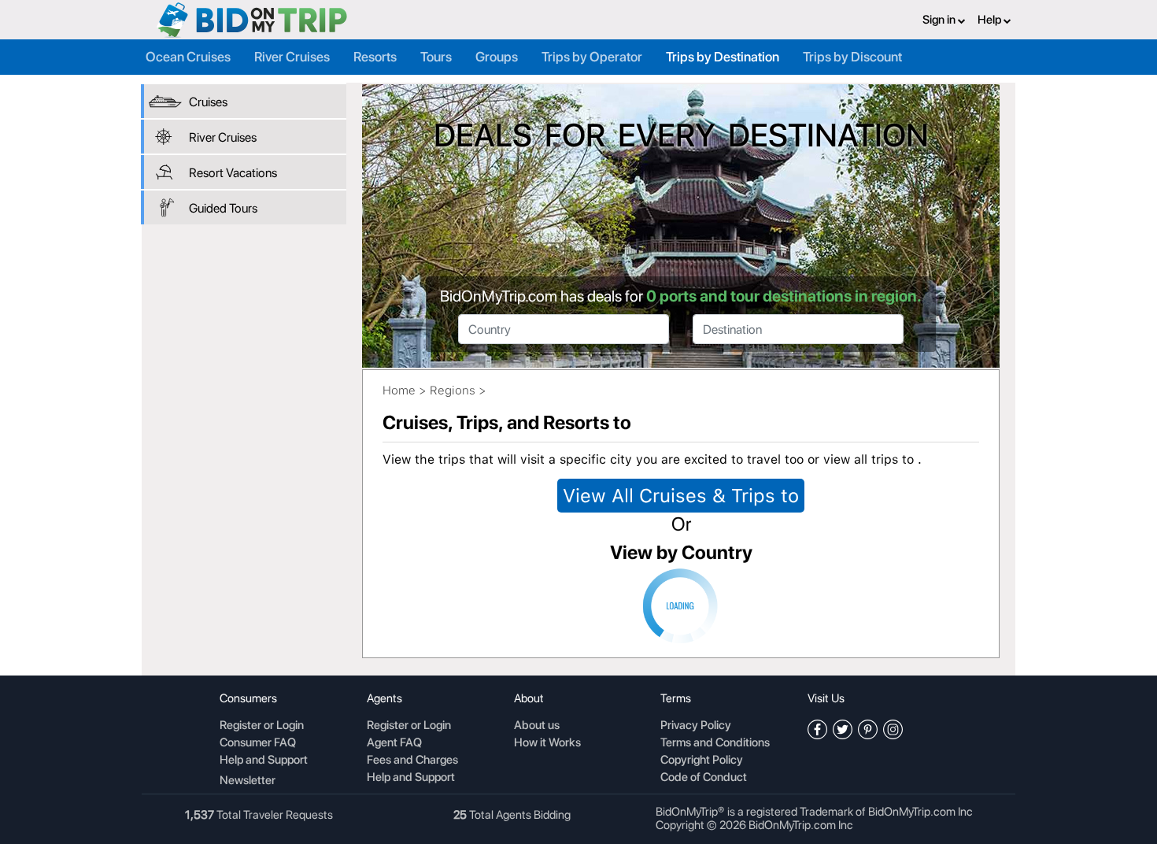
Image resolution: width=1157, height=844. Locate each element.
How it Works (547, 743)
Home (399, 390)
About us (537, 726)
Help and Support (264, 760)
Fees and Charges (412, 760)
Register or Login (262, 726)
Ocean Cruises (188, 57)
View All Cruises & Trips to (681, 495)
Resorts (375, 57)
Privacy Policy (695, 726)
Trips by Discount (852, 57)
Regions (452, 390)
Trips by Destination (722, 57)
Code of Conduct (703, 778)
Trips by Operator (592, 57)
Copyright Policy (701, 760)
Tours (436, 57)
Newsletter (247, 780)
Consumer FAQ (258, 743)
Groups (496, 57)
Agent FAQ (394, 743)
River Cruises (292, 57)
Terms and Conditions (715, 743)
